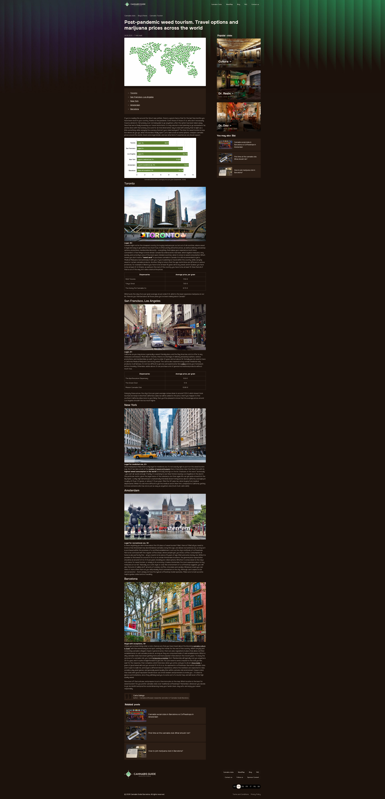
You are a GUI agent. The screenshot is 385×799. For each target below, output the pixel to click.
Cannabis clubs (228, 772)
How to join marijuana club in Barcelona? (165, 751)
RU (255, 786)
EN (239, 786)
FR (247, 786)
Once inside (195, 663)
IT (250, 786)
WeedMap (229, 4)
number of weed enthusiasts (159, 469)
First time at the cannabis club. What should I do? (169, 733)
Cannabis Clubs (216, 4)
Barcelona (134, 109)
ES (243, 786)
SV (259, 786)
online (183, 364)
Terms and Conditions (241, 794)
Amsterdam (135, 105)
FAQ (245, 4)
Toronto (133, 93)
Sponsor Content (253, 777)
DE (235, 786)
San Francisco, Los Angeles (141, 97)
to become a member (160, 658)
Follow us (240, 777)
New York (134, 101)
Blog (238, 4)
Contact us (255, 4)
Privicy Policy (256, 794)
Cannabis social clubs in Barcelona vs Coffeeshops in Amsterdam (245, 144)
